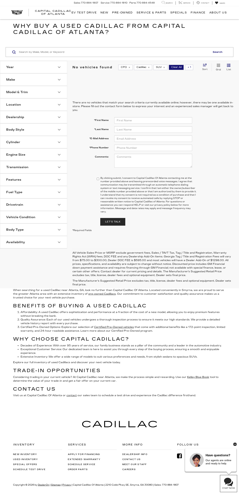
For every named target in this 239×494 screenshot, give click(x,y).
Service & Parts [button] (151, 12)
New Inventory (25, 454)
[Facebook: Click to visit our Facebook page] (181, 456)
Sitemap (56, 485)
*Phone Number (99, 147)
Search (217, 52)
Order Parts (78, 469)
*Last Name (101, 129)
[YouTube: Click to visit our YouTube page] (191, 456)
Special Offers (25, 464)
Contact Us (131, 459)
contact (71, 395)
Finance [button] (198, 12)
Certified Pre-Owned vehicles (114, 327)
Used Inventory (25, 459)
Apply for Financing (84, 454)
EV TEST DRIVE (84, 12)
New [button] (104, 12)
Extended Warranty (84, 459)
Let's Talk (112, 221)
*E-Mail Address (99, 138)
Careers (129, 469)
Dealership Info (135, 454)
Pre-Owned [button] (122, 12)
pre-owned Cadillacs (102, 293)
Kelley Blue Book (198, 377)
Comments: (102, 156)
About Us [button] (218, 12)
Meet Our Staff (134, 464)
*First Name (101, 120)
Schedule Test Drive (29, 469)
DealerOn (43, 485)
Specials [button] (178, 12)
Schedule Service (82, 464)
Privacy (66, 485)
